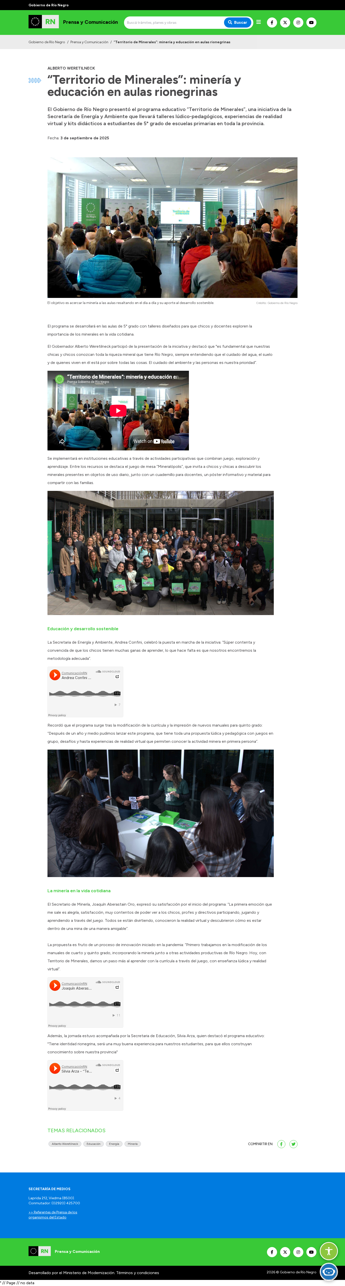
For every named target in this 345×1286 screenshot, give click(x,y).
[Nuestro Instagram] (298, 22)
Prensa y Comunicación (89, 42)
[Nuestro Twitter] (285, 22)
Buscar (240, 22)
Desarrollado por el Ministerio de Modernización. (72, 1272)
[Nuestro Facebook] (272, 22)
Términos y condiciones (137, 1272)
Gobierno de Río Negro (47, 42)
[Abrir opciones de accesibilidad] (329, 1251)
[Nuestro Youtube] (311, 22)
